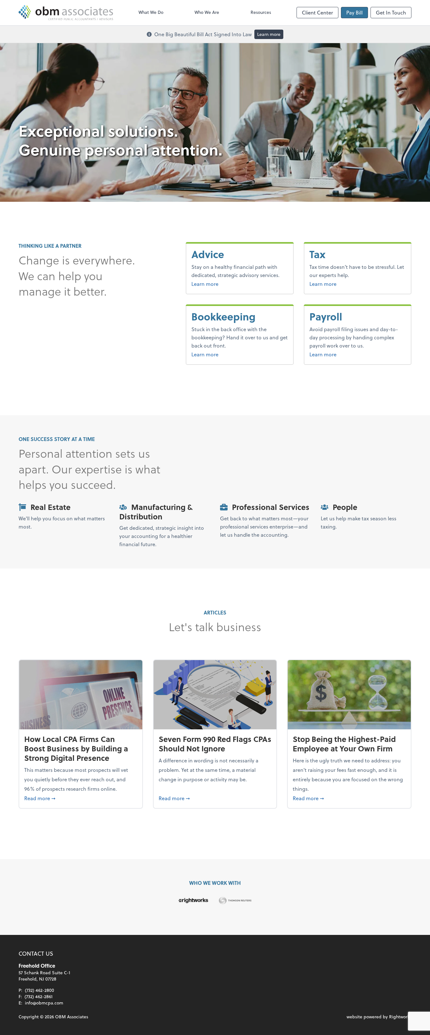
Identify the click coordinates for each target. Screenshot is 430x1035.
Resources (261, 12)
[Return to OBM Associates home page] (66, 12)
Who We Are (207, 12)
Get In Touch (391, 12)
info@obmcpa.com (44, 1002)
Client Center (317, 12)
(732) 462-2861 (39, 996)
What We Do (151, 12)
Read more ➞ (80, 798)
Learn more (268, 34)
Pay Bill (354, 12)
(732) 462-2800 (39, 990)
